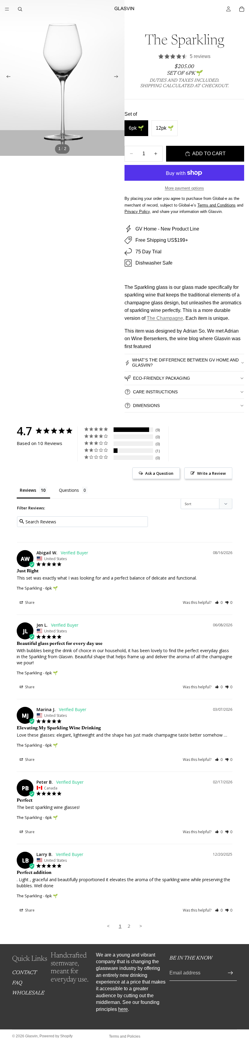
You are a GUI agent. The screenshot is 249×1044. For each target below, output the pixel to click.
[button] (218, 602)
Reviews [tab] (28, 490)
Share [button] (29, 602)
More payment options (184, 188)
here (123, 1008)
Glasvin (31, 1036)
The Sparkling (29, 588)
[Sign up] (230, 973)
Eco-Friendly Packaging (161, 378)
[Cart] (241, 9)
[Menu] (7, 9)
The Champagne (165, 318)
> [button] (140, 926)
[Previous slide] (6, 77)
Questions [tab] (69, 490)
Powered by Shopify (56, 1036)
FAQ (17, 983)
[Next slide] (117, 77)
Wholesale (28, 993)
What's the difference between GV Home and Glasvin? (185, 363)
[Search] (20, 9)
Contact (24, 973)
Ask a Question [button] (159, 473)
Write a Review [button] (211, 473)
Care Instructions (155, 391)
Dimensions (146, 405)
